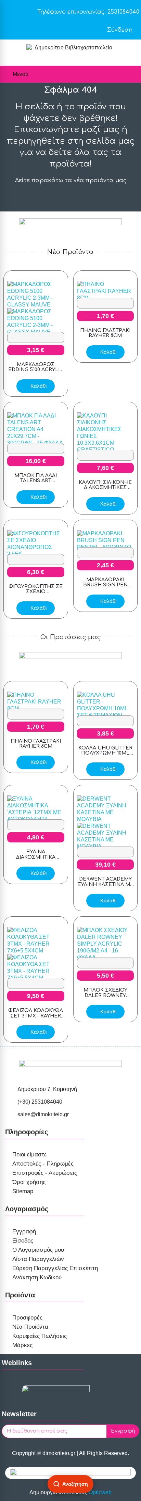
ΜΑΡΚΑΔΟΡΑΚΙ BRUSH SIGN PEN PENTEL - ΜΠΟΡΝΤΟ (105, 585)
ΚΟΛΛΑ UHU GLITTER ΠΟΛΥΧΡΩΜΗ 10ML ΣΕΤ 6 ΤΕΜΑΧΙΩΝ (105, 753)
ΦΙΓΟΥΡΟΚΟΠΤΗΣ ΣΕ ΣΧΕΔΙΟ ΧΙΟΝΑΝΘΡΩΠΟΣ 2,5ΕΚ (36, 594)
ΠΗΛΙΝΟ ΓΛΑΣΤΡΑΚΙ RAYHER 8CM (105, 333)
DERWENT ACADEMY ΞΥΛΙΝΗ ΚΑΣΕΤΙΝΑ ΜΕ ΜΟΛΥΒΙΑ (105, 884)
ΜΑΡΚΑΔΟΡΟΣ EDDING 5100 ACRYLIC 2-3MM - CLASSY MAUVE (35, 372)
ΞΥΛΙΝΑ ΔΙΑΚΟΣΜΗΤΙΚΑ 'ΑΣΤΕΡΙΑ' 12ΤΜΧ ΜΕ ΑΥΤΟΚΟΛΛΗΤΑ (36, 859)
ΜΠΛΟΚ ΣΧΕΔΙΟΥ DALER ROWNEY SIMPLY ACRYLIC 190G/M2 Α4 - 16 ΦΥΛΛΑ (105, 998)
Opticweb (100, 1492)
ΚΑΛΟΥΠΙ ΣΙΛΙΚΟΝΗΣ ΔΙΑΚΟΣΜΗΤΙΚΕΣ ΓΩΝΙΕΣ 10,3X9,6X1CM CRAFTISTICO (105, 490)
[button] (42, 337)
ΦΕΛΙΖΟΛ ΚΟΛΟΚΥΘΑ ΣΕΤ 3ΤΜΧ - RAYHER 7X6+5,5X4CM (35, 1016)
